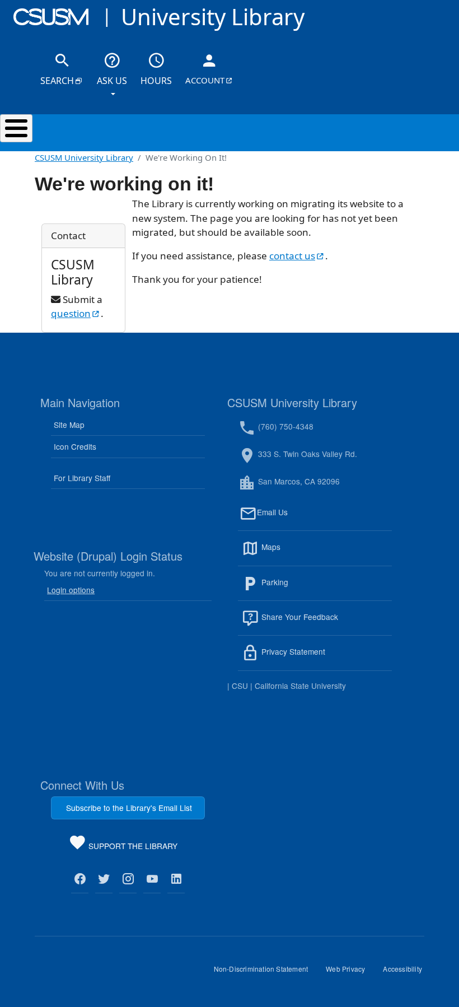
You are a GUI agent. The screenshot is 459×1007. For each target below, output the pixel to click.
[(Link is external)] (79, 879)
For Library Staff (82, 477)
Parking (299, 588)
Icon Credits (75, 446)
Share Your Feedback (298, 616)
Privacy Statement (317, 658)
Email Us (324, 518)
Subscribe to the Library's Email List (129, 807)
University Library (213, 16)
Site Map (69, 424)
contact (297, 255)
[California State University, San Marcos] (50, 16)
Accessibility (407, 973)
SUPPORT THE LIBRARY (131, 848)
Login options (71, 589)
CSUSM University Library (84, 157)
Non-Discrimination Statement (265, 973)
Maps (295, 554)
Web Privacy (350, 973)
